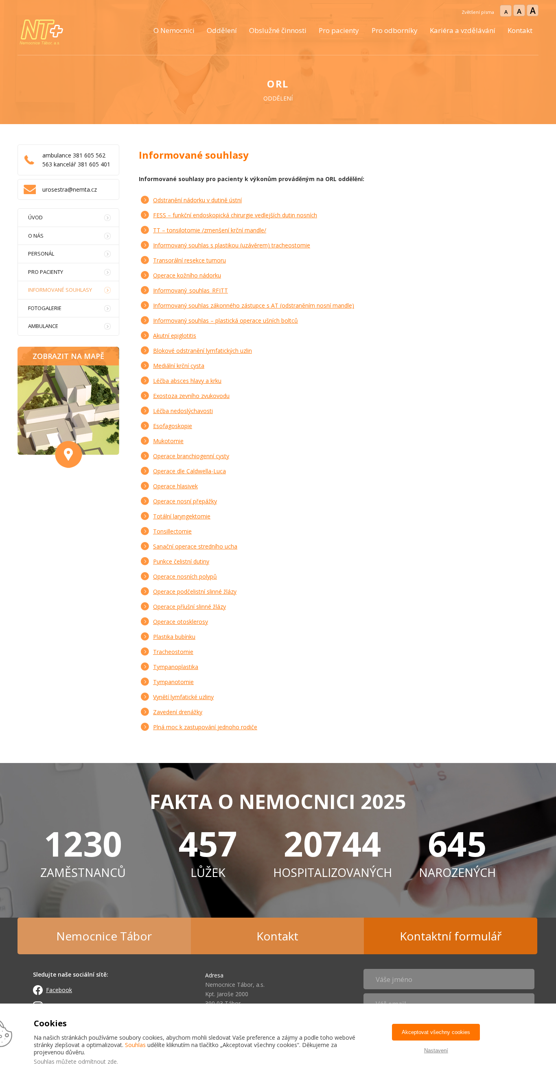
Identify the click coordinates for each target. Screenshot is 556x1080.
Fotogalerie (44, 308)
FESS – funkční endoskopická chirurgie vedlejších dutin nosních (235, 215)
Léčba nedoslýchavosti (183, 411)
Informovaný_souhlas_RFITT (190, 290)
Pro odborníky (395, 30)
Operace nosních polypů (185, 576)
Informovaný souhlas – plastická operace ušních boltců (225, 320)
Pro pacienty (339, 30)
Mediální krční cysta (178, 365)
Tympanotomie (173, 682)
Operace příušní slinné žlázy (189, 606)
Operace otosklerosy (180, 621)
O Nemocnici (174, 30)
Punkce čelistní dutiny (181, 561)
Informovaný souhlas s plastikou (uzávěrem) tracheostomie (231, 245)
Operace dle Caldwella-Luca (189, 471)
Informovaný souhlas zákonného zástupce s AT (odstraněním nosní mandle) (253, 305)
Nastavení (436, 1050)
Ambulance (43, 326)
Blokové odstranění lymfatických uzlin (202, 350)
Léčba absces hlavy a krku (187, 381)
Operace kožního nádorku (187, 275)
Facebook (59, 990)
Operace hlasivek (175, 486)
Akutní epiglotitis (174, 335)
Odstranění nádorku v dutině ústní (197, 200)
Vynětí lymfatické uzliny (183, 697)
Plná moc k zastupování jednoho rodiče (205, 727)
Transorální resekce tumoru (189, 260)
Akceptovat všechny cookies (436, 1032)
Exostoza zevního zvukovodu (191, 396)
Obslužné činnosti (277, 30)
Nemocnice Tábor (104, 936)
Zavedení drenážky (177, 712)
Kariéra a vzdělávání (462, 30)
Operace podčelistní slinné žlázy (194, 591)
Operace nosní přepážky (185, 501)
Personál (41, 253)
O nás (36, 235)
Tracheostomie (173, 652)
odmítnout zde (97, 1061)
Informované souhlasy (60, 289)
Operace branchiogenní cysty (191, 456)
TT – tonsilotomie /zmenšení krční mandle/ (209, 230)
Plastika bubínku (174, 637)
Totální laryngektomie (181, 516)
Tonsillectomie (172, 531)
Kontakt (520, 30)
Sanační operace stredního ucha (195, 546)
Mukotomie (168, 441)
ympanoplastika (177, 667)
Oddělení (222, 30)
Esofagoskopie (172, 426)
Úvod (35, 217)
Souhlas (135, 1045)
